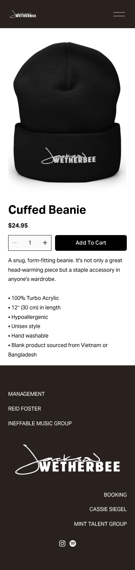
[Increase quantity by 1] (45, 243)
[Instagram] (62, 543)
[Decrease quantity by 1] (14, 243)
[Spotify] (72, 543)
